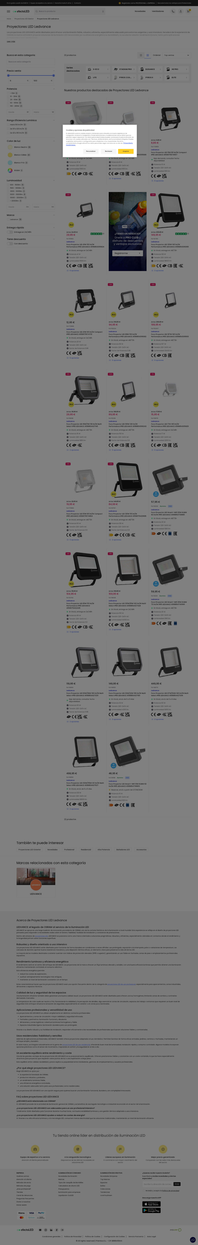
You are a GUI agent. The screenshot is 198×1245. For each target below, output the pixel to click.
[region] (100, 141)
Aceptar (126, 151)
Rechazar (108, 151)
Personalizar (91, 151)
